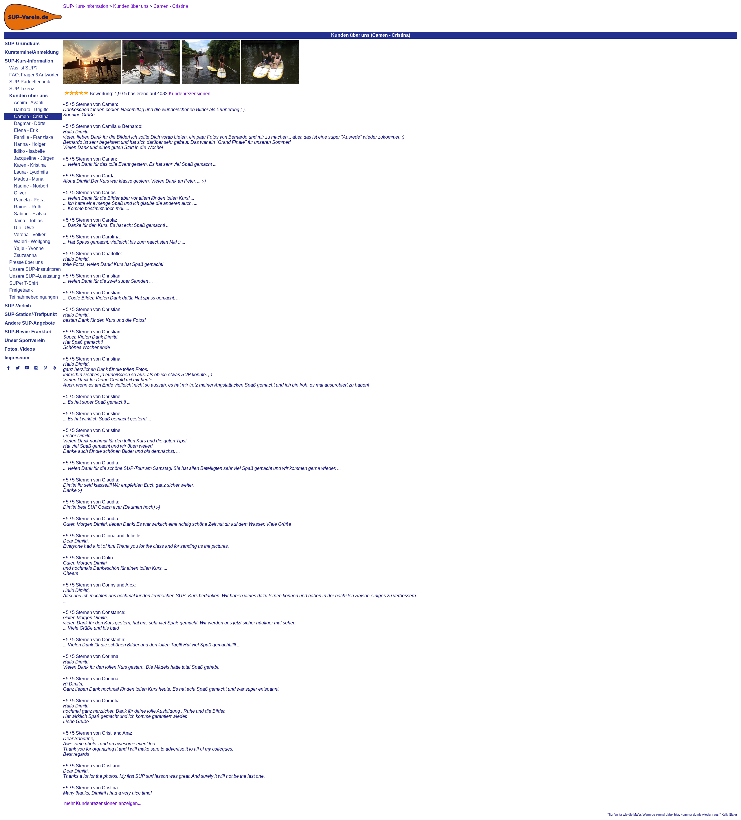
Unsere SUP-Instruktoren (35, 269)
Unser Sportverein (25, 340)
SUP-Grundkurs (22, 43)
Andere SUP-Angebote (30, 323)
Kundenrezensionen (189, 93)
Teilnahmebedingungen (33, 297)
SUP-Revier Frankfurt (28, 331)
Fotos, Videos (20, 349)
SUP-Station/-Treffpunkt (31, 314)
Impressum (17, 357)
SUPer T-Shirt (23, 283)
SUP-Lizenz (21, 88)
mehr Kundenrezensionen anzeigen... (102, 803)
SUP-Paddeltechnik (29, 81)
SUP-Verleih (18, 305)
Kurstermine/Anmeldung (32, 52)
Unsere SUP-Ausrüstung (34, 276)
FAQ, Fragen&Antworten (34, 74)
